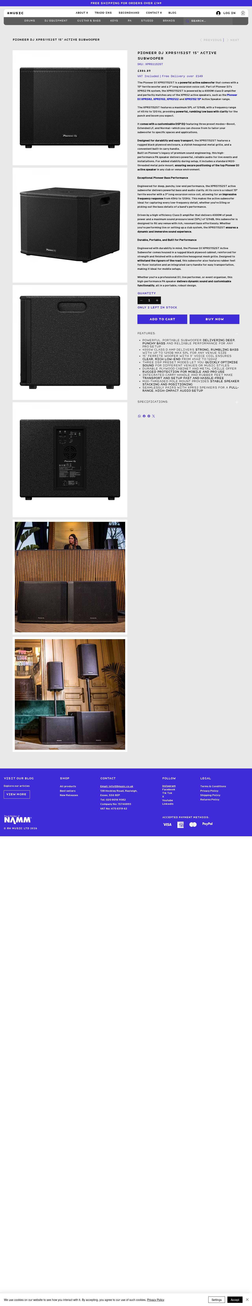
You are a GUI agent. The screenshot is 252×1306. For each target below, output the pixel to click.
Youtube (167, 800)
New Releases (69, 795)
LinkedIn (167, 804)
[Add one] (157, 300)
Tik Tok (167, 793)
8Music (15, 13)
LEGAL (205, 778)
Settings (217, 1300)
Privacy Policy (209, 791)
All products (68, 786)
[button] (243, 13)
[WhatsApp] (139, 416)
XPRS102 (159, 99)
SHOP (64, 778)
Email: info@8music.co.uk (116, 786)
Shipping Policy (210, 795)
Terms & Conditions (213, 786)
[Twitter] (154, 416)
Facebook (168, 789)
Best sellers (67, 791)
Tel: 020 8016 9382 (113, 799)
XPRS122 (173, 99)
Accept (235, 1300)
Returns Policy (209, 799)
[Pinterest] (149, 416)
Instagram (169, 786)
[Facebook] (144, 416)
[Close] (247, 1300)
